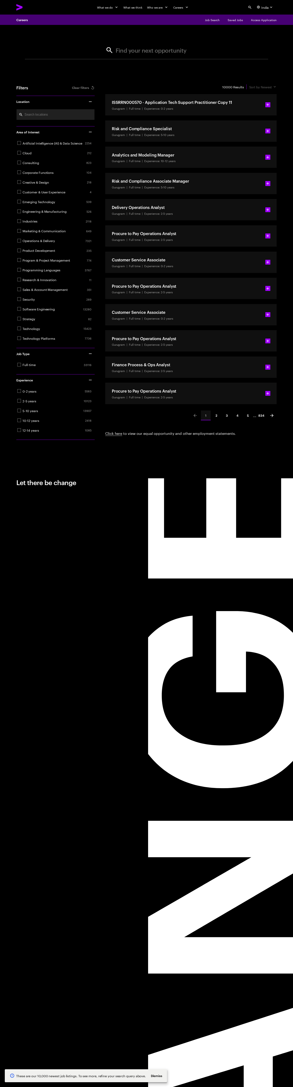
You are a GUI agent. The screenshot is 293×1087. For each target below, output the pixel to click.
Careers (22, 20)
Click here (113, 433)
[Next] (272, 415)
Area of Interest (28, 132)
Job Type (22, 354)
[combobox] (55, 114)
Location (22, 101)
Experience (24, 380)
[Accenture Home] (28, 7)
